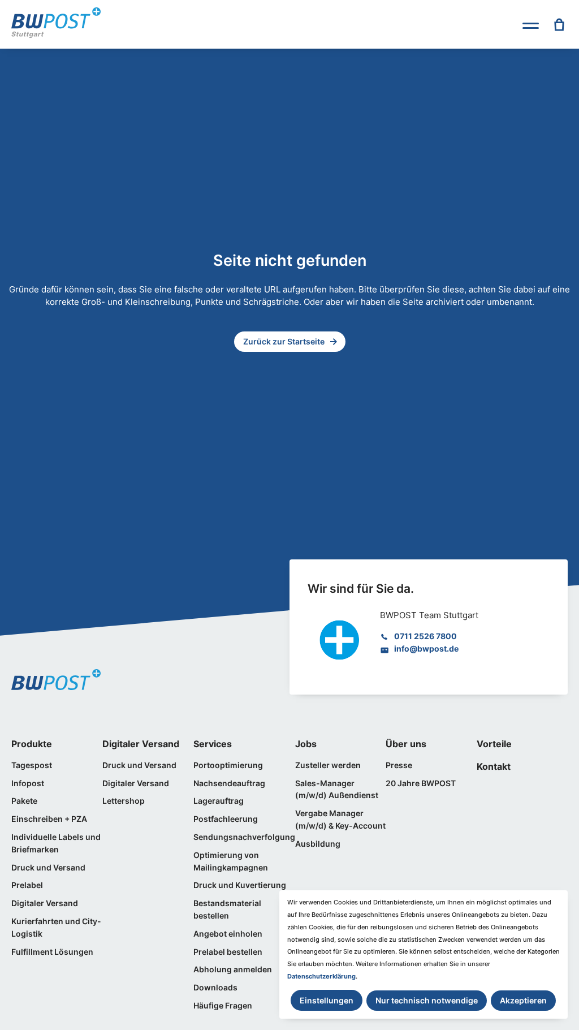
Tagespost (31, 765)
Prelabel (27, 885)
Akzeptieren (523, 1000)
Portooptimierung (228, 765)
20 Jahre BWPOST (421, 783)
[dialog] (423, 954)
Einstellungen (326, 1000)
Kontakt (494, 766)
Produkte (31, 743)
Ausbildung (317, 843)
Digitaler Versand (44, 903)
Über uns (406, 743)
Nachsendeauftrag (229, 783)
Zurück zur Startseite (284, 341)
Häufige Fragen (222, 1005)
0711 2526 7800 (425, 636)
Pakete (24, 800)
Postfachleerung (225, 819)
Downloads (215, 987)
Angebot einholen (227, 933)
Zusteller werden (328, 765)
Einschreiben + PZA (49, 819)
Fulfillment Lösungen (52, 951)
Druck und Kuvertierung (239, 885)
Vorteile (494, 743)
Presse (399, 765)
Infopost (27, 783)
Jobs (306, 743)
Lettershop (123, 800)
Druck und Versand (48, 867)
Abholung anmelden (232, 969)
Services (212, 743)
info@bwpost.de (426, 648)
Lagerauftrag (218, 800)
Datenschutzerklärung (321, 976)
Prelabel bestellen (227, 951)
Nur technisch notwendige (426, 1000)
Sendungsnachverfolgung (244, 837)
